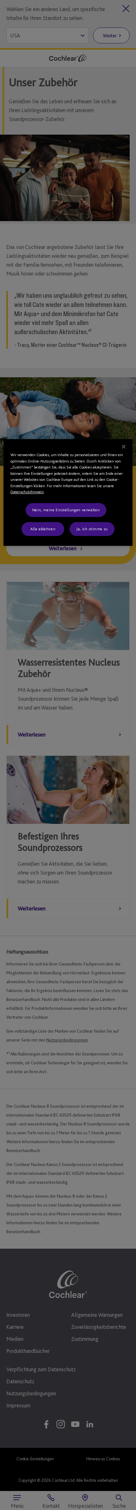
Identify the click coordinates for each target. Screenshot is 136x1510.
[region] (68, 492)
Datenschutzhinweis (27, 491)
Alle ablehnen (42, 528)
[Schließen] (124, 447)
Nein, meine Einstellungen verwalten (66, 509)
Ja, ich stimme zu (92, 528)
